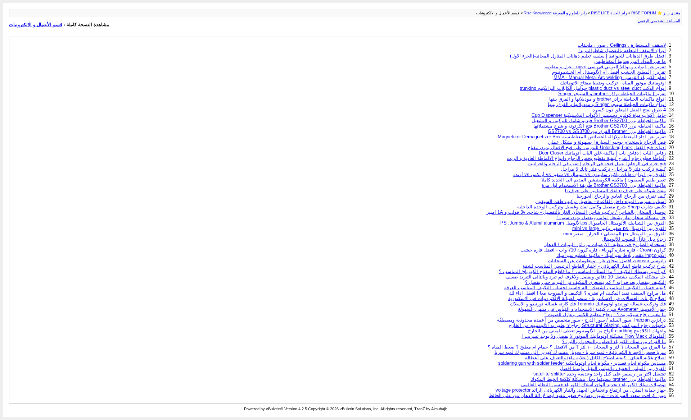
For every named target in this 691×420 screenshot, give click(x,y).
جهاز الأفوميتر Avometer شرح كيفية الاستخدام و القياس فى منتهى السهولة (592, 309)
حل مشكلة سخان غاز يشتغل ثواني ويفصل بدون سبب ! (611, 217)
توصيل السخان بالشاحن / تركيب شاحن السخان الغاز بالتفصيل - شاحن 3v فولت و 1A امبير (576, 212)
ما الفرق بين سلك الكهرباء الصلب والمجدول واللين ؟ (614, 341)
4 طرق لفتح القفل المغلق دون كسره (629, 109)
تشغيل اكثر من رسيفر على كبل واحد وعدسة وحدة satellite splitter (599, 374)
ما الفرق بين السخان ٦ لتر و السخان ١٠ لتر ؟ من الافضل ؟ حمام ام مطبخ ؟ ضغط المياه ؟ (577, 347)
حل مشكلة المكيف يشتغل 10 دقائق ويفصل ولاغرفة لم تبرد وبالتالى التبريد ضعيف (586, 277)
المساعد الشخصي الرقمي (659, 21)
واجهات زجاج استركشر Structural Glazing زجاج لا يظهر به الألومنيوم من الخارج (587, 325)
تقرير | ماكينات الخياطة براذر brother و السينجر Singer (612, 93)
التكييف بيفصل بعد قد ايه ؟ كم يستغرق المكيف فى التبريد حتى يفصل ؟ (595, 282)
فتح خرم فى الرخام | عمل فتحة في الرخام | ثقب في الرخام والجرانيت (597, 163)
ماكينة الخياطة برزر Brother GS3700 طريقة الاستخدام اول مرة (604, 185)
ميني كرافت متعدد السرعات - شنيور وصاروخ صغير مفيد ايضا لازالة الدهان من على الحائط (577, 395)
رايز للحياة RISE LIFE (609, 13)
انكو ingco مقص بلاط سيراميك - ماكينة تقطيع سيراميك (611, 255)
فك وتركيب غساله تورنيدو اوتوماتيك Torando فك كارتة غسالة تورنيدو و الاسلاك (588, 303)
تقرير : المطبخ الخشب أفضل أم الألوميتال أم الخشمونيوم (609, 72)
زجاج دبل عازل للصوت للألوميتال (634, 239)
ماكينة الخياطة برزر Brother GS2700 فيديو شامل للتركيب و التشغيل (599, 120)
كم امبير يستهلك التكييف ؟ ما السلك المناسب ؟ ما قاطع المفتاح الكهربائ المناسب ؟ (582, 271)
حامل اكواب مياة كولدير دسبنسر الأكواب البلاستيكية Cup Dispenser (599, 115)
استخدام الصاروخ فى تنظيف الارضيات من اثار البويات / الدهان (604, 244)
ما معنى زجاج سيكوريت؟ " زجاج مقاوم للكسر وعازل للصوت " (605, 314)
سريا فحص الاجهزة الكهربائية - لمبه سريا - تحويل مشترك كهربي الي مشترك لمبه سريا (580, 352)
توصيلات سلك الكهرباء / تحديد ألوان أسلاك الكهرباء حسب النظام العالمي (593, 384)
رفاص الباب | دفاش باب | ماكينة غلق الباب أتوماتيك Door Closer (602, 153)
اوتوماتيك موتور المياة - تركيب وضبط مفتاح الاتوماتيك (613, 83)
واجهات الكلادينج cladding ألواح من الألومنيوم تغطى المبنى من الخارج (597, 330)
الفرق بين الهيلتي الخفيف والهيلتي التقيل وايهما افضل (613, 368)
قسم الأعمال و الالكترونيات (35, 24)
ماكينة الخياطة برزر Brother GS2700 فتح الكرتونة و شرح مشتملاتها (599, 126)
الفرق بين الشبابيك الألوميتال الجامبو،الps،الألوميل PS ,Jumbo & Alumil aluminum (583, 223)
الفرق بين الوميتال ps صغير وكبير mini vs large (619, 228)
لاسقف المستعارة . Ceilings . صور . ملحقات (622, 45)
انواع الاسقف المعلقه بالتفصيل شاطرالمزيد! (622, 50)
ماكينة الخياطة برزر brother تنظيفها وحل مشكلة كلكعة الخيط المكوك (598, 379)
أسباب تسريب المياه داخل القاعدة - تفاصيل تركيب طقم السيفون (600, 201)
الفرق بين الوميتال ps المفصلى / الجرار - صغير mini (614, 233)
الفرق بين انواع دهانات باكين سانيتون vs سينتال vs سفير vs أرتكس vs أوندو (589, 174)
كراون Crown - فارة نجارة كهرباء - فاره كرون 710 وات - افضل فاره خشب (593, 250)
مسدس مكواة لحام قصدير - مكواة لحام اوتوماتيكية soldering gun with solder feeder (582, 363)
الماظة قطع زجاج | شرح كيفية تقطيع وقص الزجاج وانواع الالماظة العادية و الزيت (586, 158)
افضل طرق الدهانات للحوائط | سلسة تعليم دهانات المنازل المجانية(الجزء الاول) (588, 56)
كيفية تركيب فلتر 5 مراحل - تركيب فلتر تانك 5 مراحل (613, 169)
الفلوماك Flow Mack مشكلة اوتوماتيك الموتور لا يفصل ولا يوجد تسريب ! (593, 336)
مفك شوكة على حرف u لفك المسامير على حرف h (615, 190)
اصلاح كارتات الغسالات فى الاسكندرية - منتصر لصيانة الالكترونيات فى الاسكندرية (587, 298)
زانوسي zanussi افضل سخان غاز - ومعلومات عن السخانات (607, 260)
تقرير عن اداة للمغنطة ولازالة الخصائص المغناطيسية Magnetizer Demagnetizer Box (582, 136)
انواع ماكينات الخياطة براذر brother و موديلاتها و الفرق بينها (607, 99)
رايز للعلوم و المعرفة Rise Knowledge (555, 13)
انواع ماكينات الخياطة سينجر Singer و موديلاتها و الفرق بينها (607, 104)
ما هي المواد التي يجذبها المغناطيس (630, 61)
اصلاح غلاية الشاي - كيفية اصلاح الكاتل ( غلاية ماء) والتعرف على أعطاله (595, 357)
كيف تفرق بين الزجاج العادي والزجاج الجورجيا (621, 196)
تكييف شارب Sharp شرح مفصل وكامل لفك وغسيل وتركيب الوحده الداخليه (591, 206)
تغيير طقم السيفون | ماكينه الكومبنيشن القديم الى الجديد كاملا (603, 180)
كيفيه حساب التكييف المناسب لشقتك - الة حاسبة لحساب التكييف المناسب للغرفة (585, 287)
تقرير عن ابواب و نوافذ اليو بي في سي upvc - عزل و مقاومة (605, 66)
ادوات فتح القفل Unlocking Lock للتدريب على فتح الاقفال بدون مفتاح (597, 147)
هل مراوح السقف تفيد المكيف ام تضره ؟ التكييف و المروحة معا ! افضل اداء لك (587, 293)
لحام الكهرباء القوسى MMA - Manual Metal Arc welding (610, 77)
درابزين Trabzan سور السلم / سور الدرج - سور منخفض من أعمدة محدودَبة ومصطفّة (581, 320)
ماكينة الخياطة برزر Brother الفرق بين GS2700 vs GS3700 (607, 131)
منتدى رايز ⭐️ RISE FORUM (655, 13)
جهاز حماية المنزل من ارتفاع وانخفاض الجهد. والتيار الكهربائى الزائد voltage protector (581, 390)
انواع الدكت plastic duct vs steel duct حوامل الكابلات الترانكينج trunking (593, 88)
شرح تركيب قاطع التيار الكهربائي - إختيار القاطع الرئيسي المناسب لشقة (594, 266)
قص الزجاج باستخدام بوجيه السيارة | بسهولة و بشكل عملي (607, 142)
